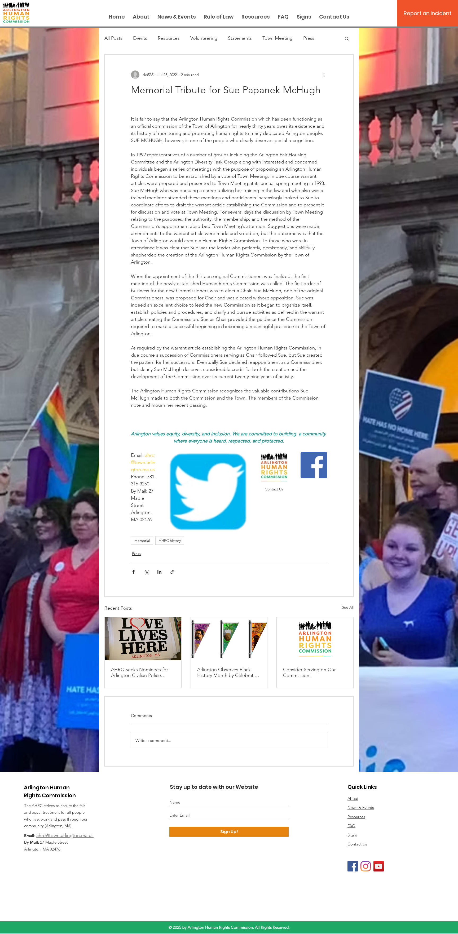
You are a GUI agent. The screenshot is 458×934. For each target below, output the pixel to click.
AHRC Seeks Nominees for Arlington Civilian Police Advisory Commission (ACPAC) (139, 672)
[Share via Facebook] (133, 571)
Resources (169, 38)
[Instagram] (365, 866)
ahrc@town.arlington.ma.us (65, 835)
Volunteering (203, 38)
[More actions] (324, 75)
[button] (346, 38)
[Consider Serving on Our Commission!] (315, 638)
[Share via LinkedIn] (159, 571)
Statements (240, 38)
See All (348, 607)
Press (308, 38)
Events (140, 38)
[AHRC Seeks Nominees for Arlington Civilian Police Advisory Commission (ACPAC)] (143, 638)
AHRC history (170, 540)
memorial (142, 540)
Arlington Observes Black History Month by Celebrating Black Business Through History (228, 672)
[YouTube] (378, 866)
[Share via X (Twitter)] (146, 571)
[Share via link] (172, 571)
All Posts (113, 38)
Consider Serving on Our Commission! (309, 672)
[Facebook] (352, 866)
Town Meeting (277, 38)
